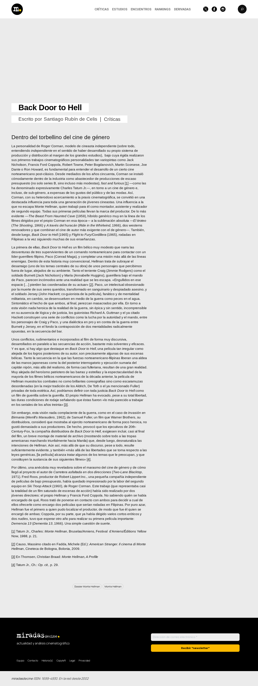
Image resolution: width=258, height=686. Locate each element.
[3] (66, 405)
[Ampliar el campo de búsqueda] (242, 9)
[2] (91, 285)
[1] (126, 183)
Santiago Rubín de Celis (70, 119)
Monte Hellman (113, 586)
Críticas (112, 119)
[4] (88, 459)
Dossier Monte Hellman (87, 586)
